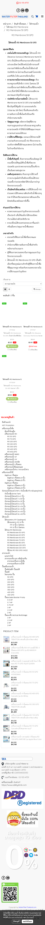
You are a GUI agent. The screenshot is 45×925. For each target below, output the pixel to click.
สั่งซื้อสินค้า (13, 346)
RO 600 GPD (12, 452)
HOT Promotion (8, 425)
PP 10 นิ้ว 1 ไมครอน (17, 525)
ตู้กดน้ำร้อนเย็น (10, 431)
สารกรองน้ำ (6, 553)
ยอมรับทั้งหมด (27, 921)
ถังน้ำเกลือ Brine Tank (13, 494)
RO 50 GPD (11, 436)
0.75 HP (10, 605)
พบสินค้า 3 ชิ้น (9, 295)
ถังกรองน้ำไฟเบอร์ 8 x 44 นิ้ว (15, 504)
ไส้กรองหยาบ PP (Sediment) (15, 520)
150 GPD (10, 582)
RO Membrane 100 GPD (16, 545)
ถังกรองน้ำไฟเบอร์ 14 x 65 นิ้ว (15, 511)
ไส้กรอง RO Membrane (13, 530)
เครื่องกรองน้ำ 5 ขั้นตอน (13, 464)
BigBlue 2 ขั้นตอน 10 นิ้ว (16, 485)
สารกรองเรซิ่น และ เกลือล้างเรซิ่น (16, 558)
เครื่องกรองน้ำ (7, 782)
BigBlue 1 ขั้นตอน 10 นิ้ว (16, 478)
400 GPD (10, 592)
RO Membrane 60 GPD (16, 535)
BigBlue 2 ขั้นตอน (11, 483)
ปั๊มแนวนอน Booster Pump (15, 597)
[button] (32, 16)
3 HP (9, 625)
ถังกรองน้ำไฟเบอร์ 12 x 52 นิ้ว (15, 509)
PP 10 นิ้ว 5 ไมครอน (17, 527)
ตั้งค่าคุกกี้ (16, 921)
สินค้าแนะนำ (6, 422)
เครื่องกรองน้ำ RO (11, 434)
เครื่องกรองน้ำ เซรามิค (12, 462)
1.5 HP (9, 610)
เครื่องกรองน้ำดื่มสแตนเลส (14, 467)
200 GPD (10, 585)
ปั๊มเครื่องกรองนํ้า (8, 566)
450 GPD (10, 595)
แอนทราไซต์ (9, 556)
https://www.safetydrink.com (14, 785)
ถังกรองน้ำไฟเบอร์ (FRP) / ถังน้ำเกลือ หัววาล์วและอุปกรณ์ (22, 491)
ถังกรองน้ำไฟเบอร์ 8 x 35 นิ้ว (15, 501)
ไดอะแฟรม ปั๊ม (10, 574)
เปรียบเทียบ (13, 350)
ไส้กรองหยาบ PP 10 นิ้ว (15, 522)
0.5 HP (10, 600)
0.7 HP (9, 602)
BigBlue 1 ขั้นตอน (11, 475)
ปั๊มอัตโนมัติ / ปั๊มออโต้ (12, 569)
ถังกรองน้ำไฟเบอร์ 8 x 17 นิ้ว (14, 496)
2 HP (9, 613)
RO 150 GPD (12, 444)
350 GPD (10, 590)
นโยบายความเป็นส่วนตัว (15, 917)
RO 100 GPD (12, 441)
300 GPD (10, 587)
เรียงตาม (7, 279)
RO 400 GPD (12, 449)
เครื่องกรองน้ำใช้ (7, 472)
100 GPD (10, 579)
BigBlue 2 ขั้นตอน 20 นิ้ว (16, 488)
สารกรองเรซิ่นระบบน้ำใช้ (15, 564)
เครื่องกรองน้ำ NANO (12, 454)
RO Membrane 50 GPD (16, 532)
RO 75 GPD (11, 439)
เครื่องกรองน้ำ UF (11, 457)
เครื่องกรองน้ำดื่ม (8, 428)
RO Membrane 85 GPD (16, 543)
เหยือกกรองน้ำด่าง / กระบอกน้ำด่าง (17, 469)
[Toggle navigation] (42, 16)
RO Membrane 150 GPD (16, 548)
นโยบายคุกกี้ (30, 917)
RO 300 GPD (12, 447)
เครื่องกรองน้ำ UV (11, 459)
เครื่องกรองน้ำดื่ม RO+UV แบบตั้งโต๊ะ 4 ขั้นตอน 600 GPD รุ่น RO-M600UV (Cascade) (25, 650)
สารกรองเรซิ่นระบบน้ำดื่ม (16, 561)
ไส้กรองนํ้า (5, 517)
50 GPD (10, 577)
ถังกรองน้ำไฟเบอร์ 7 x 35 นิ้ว (15, 499)
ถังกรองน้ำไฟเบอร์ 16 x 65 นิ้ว (15, 514)
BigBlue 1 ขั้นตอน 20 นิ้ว (16, 480)
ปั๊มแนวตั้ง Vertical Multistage (16, 615)
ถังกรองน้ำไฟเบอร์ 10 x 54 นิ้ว (15, 506)
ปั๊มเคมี (7, 572)
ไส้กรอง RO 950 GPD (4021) (17, 550)
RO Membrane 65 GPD (16, 537)
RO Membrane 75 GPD (16, 540)
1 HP (9, 607)
